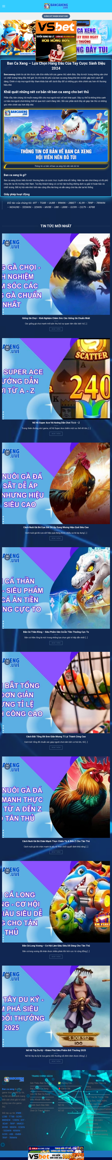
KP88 (92, 207)
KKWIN (16, 1130)
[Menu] (3, 6)
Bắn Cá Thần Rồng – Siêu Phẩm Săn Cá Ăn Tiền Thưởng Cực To (56, 632)
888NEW (6, 1120)
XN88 (18, 1113)
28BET (72, 202)
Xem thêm (56, 329)
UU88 (52, 202)
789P (90, 202)
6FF (35, 202)
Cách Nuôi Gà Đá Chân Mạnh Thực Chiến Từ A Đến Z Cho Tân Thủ (56, 841)
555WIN (26, 207)
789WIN (100, 202)
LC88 (4, 1116)
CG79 (83, 207)
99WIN (61, 202)
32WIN (38, 207)
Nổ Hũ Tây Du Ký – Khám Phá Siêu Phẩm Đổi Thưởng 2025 (56, 1050)
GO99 (73, 207)
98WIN (13, 1127)
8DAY (5, 1123)
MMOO (20, 1123)
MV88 (48, 207)
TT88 (11, 1116)
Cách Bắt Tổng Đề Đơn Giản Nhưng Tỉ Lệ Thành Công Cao (56, 736)
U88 (56, 207)
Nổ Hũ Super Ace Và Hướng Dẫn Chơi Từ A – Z (56, 422)
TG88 (43, 202)
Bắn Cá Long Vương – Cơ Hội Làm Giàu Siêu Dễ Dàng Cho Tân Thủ (56, 945)
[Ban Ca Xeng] (56, 6)
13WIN (15, 1120)
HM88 (18, 1134)
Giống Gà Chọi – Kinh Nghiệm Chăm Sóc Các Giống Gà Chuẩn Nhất (56, 318)
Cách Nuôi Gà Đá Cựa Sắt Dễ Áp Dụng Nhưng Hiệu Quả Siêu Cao (56, 527)
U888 (64, 207)
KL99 (82, 202)
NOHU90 (14, 207)
